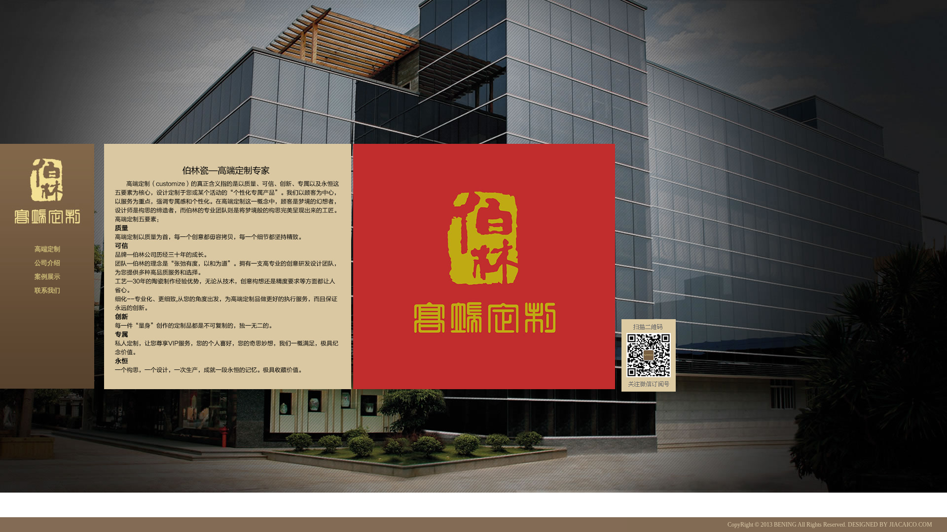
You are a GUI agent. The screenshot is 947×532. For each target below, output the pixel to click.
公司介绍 (47, 262)
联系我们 (47, 290)
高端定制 (47, 249)
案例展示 (47, 276)
